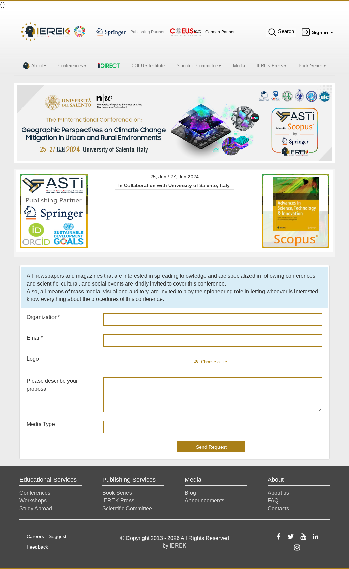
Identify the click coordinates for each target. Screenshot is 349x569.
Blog (190, 493)
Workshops (33, 501)
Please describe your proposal (52, 385)
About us (278, 493)
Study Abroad (35, 508)
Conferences (70, 65)
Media (239, 65)
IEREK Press (270, 65)
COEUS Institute (148, 65)
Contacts (278, 508)
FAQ (273, 501)
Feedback (37, 547)
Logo (33, 359)
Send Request (211, 447)
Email (35, 338)
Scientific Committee (197, 65)
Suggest (57, 536)
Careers (35, 536)
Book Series (311, 65)
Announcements (204, 501)
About (37, 65)
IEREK (178, 546)
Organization (43, 317)
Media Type (41, 424)
